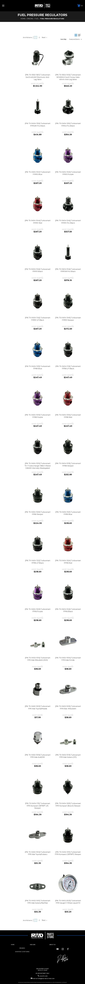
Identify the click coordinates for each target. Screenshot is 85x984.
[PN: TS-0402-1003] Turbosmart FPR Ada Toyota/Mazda (37, 707)
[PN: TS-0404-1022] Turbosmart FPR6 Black (68, 610)
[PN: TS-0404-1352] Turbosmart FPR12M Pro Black (37, 124)
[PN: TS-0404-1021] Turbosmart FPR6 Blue (68, 513)
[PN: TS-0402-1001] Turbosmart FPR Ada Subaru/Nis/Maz (37, 902)
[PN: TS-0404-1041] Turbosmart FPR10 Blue (37, 173)
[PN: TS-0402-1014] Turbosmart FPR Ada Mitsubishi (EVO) (37, 659)
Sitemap (64, 982)
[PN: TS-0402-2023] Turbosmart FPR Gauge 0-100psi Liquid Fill (68, 902)
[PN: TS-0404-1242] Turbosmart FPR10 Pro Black (68, 222)
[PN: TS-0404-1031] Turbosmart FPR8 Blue (37, 367)
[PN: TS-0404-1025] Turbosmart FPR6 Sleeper (37, 513)
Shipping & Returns (22, 951)
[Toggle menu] (10, 6)
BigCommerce (47, 982)
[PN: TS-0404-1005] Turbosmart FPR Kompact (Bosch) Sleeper (68, 804)
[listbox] (75, 39)
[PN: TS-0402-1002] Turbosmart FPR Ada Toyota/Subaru (37, 853)
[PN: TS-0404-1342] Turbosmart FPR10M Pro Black (68, 270)
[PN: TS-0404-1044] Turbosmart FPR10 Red (37, 222)
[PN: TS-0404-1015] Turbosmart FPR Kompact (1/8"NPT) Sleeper (68, 853)
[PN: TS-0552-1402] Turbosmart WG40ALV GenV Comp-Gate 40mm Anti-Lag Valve (68, 77)
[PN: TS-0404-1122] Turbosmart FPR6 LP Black (37, 561)
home (12, 944)
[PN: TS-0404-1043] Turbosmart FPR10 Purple (68, 173)
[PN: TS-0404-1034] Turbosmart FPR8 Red (68, 416)
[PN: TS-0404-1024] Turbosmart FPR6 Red (68, 561)
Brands (22, 948)
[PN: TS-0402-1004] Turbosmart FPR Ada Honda (68, 659)
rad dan (32, 944)
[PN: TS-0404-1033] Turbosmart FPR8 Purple (37, 416)
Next (44, 37)
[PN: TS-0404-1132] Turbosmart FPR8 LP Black (68, 367)
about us (52, 944)
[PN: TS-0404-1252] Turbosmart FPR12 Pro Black (68, 124)
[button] (63, 959)
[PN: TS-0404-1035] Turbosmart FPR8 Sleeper (68, 464)
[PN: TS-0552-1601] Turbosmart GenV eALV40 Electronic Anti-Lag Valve (37, 77)
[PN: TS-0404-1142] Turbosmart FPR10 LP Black (37, 319)
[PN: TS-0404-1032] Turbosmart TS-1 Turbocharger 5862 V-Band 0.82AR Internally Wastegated (37, 465)
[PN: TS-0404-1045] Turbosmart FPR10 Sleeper (68, 319)
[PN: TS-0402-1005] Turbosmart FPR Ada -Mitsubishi (68, 707)
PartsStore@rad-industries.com (43, 978)
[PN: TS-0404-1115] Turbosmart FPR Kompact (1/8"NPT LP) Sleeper (37, 805)
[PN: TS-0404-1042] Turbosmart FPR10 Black (37, 270)
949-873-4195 (43, 976)
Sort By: (64, 39)
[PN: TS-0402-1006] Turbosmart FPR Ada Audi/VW (37, 756)
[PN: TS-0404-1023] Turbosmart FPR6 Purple (37, 610)
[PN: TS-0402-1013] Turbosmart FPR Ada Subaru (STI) (68, 756)
